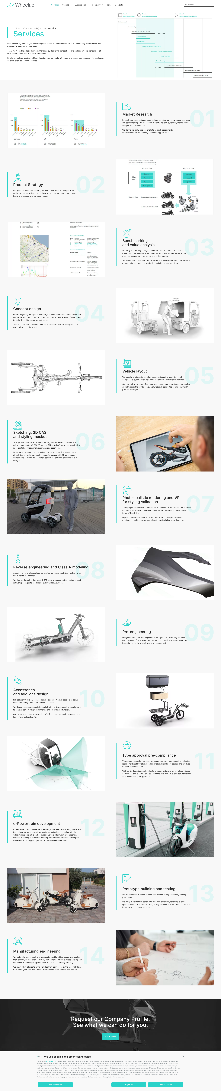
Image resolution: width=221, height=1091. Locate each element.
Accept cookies (166, 1084)
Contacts (119, 5)
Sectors (65, 5)
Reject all (129, 1084)
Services (55, 5)
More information (55, 1084)
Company (96, 5)
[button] (183, 1056)
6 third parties (51, 1061)
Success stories (81, 5)
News (108, 5)
